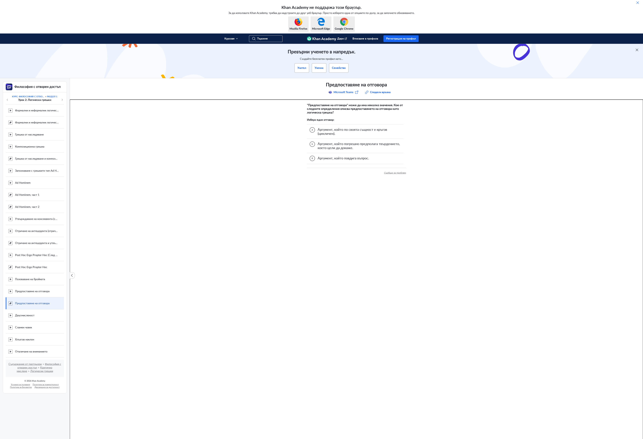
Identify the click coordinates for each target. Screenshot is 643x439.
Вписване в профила (365, 38)
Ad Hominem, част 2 (27, 207)
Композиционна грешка (29, 146)
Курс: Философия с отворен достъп (28, 97)
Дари (340, 38)
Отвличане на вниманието (31, 351)
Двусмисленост (24, 315)
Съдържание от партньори (25, 364)
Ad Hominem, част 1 (27, 195)
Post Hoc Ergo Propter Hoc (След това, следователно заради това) (37, 255)
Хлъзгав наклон (24, 339)
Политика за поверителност (46, 385)
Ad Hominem (22, 182)
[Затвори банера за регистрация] (637, 50)
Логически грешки (41, 371)
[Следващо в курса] (62, 100)
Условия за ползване (20, 385)
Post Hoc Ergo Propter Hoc (31, 267)
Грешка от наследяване (29, 134)
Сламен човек (23, 327)
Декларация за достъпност (47, 387)
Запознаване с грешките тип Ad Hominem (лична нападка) (37, 170)
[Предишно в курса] (7, 100)
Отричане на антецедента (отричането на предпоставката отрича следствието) (37, 231)
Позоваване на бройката (30, 279)
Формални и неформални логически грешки (37, 110)
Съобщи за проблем (395, 173)
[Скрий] (637, 2)
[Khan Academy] (321, 39)
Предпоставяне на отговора (32, 291)
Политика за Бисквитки (21, 387)
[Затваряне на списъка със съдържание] (72, 275)
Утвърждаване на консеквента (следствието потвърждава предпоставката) (37, 219)
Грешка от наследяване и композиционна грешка (37, 158)
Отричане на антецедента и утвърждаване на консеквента (37, 243)
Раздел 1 (52, 97)
